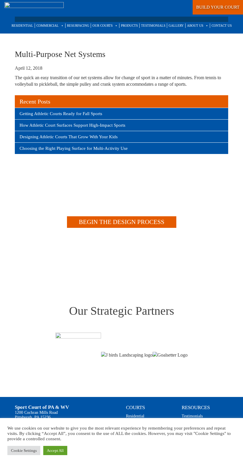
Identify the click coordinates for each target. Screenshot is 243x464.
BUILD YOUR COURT (217, 7)
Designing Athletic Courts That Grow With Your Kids (69, 136)
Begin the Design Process (121, 221)
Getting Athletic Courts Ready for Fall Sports (61, 113)
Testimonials (192, 416)
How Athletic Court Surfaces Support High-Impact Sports (72, 125)
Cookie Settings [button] (24, 450)
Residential (135, 416)
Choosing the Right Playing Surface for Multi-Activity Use (74, 148)
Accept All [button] (55, 450)
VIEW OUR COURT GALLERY (115, 267)
